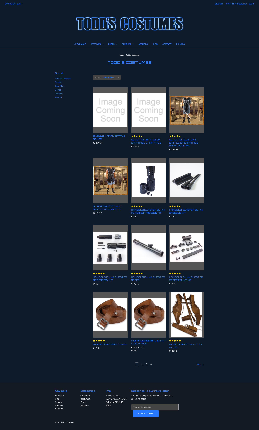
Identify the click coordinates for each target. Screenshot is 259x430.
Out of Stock (148, 183)
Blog (155, 44)
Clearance (80, 44)
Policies (180, 44)
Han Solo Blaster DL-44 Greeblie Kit (186, 211)
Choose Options (110, 183)
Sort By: (98, 77)
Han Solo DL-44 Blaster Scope (148, 278)
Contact (166, 44)
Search (219, 3)
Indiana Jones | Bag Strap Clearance (148, 342)
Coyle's (58, 82)
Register (242, 3)
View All (58, 97)
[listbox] (111, 77)
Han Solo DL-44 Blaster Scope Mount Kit (186, 278)
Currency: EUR (13, 3)
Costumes (96, 44)
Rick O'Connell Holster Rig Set (185, 346)
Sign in (230, 3)
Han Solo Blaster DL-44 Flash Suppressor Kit (148, 211)
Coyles (58, 90)
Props (111, 44)
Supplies (126, 44)
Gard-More (60, 86)
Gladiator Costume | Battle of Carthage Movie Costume (183, 142)
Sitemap (59, 408)
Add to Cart (110, 113)
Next (199, 364)
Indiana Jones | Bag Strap (110, 344)
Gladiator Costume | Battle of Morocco (107, 208)
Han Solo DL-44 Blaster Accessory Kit (110, 278)
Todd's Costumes (63, 78)
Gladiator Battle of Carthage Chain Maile (146, 141)
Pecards (58, 94)
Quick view (109, 107)
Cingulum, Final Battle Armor (109, 137)
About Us (143, 44)
